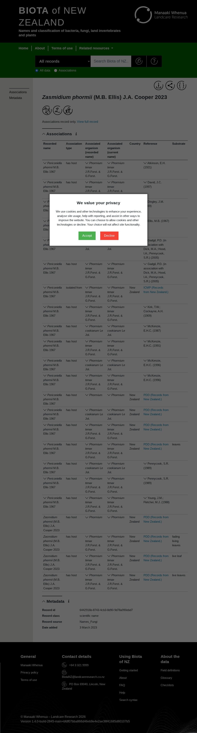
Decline (109, 235)
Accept (87, 235)
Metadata (15, 98)
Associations (18, 92)
